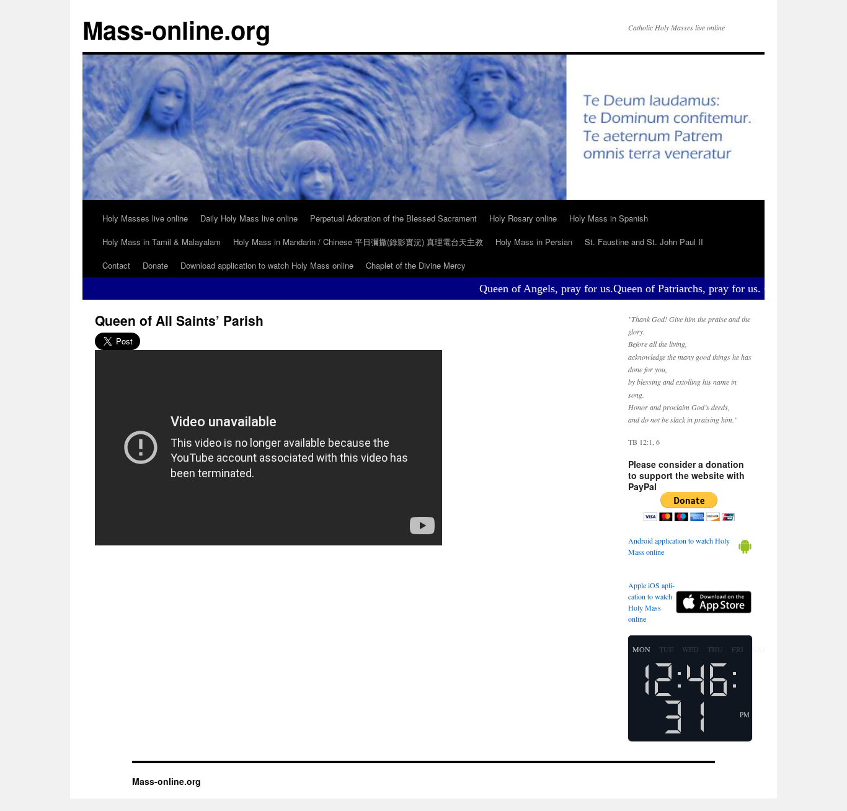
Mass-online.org (176, 29)
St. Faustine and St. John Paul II (644, 242)
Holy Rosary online (523, 218)
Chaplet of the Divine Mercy (416, 265)
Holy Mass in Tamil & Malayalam (161, 242)
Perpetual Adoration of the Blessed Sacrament (393, 218)
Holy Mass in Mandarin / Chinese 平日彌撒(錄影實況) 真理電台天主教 (358, 242)
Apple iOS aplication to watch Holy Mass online (651, 602)
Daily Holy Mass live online (249, 218)
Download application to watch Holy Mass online (266, 265)
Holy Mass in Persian (533, 242)
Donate (155, 265)
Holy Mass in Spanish (608, 218)
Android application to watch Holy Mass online (679, 546)
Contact (116, 265)
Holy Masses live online (145, 218)
